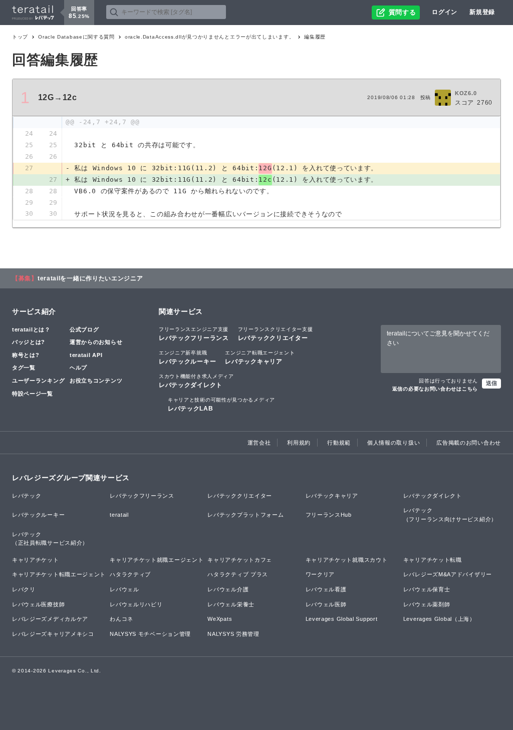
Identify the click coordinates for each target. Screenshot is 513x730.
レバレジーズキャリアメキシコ (53, 634)
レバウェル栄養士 (230, 604)
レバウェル (124, 589)
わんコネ (121, 619)
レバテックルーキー (187, 357)
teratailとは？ (31, 329)
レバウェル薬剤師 (426, 604)
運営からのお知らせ (96, 342)
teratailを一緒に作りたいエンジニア (90, 278)
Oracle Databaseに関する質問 (76, 37)
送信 (491, 383)
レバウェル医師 (326, 604)
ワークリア (320, 574)
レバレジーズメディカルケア (50, 619)
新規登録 (482, 12)
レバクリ (24, 589)
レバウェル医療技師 (38, 604)
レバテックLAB (221, 404)
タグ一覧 (24, 367)
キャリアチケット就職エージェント (156, 560)
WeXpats (219, 619)
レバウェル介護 (227, 589)
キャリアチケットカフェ (239, 560)
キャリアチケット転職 (432, 560)
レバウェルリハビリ (136, 604)
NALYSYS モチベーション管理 (150, 634)
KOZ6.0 (465, 93)
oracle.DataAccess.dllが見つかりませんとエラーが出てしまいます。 (209, 37)
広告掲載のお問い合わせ (468, 443)
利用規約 (299, 443)
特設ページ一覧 (32, 394)
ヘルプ (78, 367)
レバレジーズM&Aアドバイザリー (447, 574)
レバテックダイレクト (196, 381)
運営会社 (259, 443)
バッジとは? (28, 342)
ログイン (444, 12)
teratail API (86, 355)
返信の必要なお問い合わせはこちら (435, 389)
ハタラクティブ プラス (237, 574)
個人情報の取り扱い (393, 443)
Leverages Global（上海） (439, 619)
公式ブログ (84, 329)
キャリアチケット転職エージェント (59, 574)
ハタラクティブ (130, 574)
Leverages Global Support (342, 619)
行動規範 (339, 443)
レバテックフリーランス (194, 333)
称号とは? (26, 355)
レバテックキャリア (260, 357)
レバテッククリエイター (275, 333)
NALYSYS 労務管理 (233, 634)
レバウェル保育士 (426, 589)
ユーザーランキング (38, 381)
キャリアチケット (35, 560)
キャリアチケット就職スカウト (347, 560)
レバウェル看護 (326, 589)
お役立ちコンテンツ (96, 381)
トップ (20, 37)
